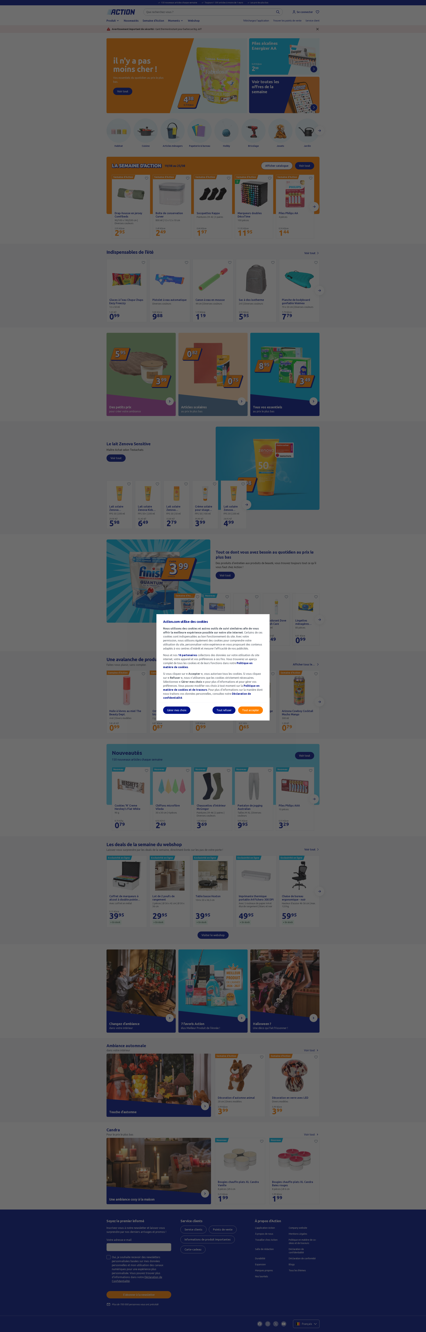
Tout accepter (250, 710)
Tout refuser (223, 710)
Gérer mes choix (176, 710)
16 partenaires (187, 655)
